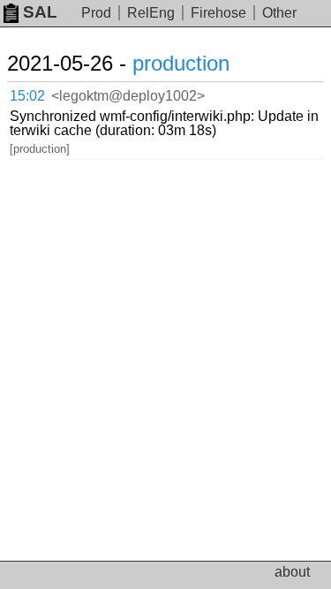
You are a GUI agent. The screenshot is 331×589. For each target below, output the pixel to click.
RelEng (151, 12)
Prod (96, 12)
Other (279, 12)
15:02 (27, 95)
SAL (40, 12)
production (180, 63)
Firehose (218, 12)
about (292, 571)
